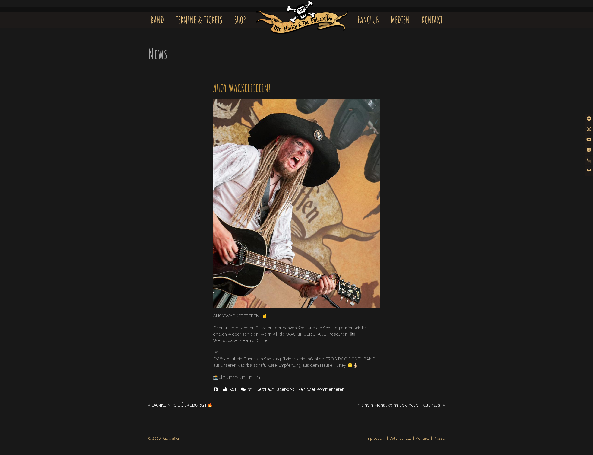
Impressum (375, 438)
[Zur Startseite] (301, 13)
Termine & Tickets (199, 20)
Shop (240, 20)
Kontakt (431, 20)
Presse (439, 438)
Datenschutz (400, 438)
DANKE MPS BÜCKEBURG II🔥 (182, 405)
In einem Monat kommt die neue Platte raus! (399, 405)
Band (157, 20)
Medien (400, 20)
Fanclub (368, 20)
